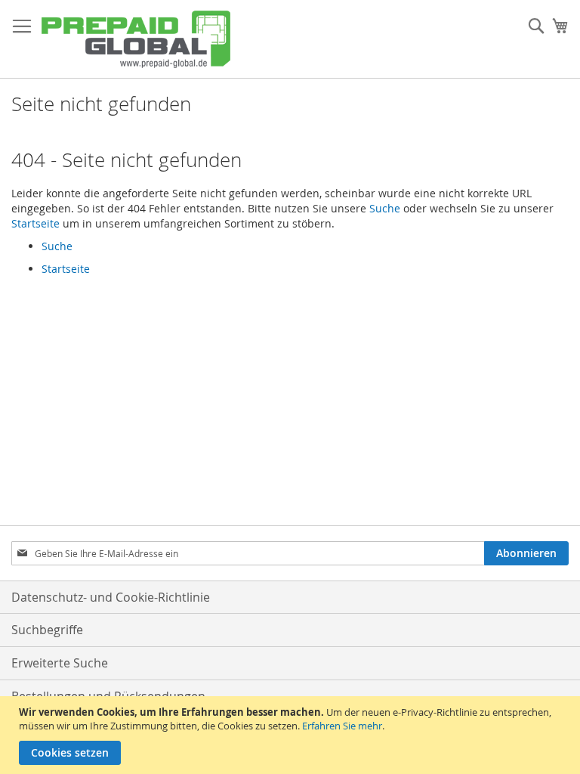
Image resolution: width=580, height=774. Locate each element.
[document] (292, 735)
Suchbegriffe (47, 629)
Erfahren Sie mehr (342, 725)
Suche (384, 208)
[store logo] (136, 39)
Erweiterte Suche (59, 663)
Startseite (35, 223)
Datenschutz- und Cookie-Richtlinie (110, 597)
